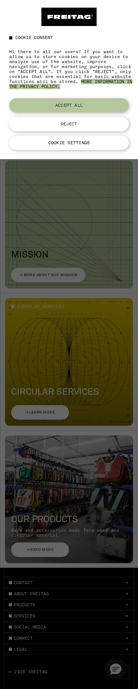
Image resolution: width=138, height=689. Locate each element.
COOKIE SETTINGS (69, 142)
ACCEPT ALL (69, 105)
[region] (69, 79)
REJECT (69, 124)
